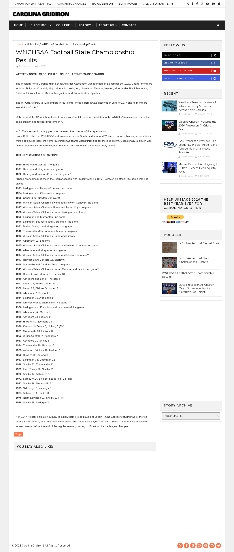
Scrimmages (128, 3)
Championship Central (33, 3)
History (84, 25)
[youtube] (207, 3)
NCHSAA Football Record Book (199, 243)
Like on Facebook (175, 63)
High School (37, 25)
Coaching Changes (71, 3)
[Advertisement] (117, 497)
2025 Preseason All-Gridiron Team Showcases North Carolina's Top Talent (196, 288)
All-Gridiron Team (158, 3)
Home (18, 25)
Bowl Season (102, 3)
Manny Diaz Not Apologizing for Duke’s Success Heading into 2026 (198, 168)
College (63, 25)
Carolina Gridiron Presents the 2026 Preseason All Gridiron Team (197, 125)
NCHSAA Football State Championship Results (194, 260)
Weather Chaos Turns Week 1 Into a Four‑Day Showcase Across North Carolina (197, 106)
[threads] (197, 3)
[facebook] (192, 3)
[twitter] (188, 3)
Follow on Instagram (178, 78)
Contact (129, 25)
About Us (106, 25)
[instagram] (202, 3)
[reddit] (219, 3)
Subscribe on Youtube (179, 70)
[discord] (213, 3)
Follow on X (172, 55)
